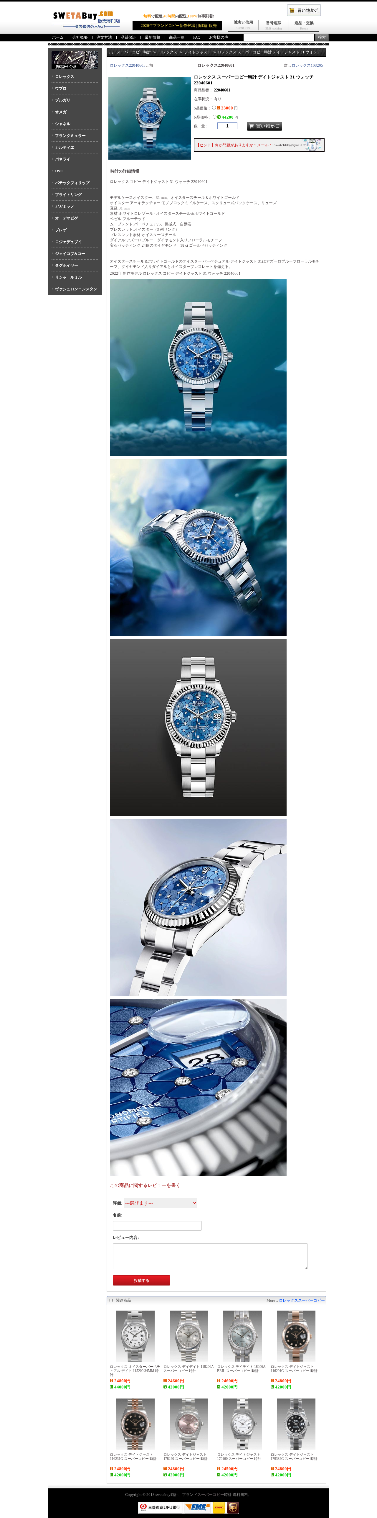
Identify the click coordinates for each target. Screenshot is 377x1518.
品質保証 (128, 37)
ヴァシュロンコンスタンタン (74, 291)
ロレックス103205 (307, 65)
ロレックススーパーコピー (302, 1300)
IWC (59, 171)
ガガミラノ (64, 206)
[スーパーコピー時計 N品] (86, 26)
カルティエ (64, 147)
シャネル (62, 124)
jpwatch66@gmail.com (291, 145)
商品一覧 (176, 37)
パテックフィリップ (72, 183)
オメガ (61, 112)
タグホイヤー (66, 265)
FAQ (196, 37)
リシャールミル (68, 277)
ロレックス (64, 76)
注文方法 (104, 37)
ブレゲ (61, 230)
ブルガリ (62, 100)
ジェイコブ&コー (70, 253)
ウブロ (61, 88)
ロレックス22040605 (127, 65)
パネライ (62, 159)
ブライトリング (68, 194)
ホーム (58, 37)
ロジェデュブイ (68, 242)
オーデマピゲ (66, 218)
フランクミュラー (70, 135)
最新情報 (152, 37)
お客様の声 (218, 37)
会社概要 (80, 37)
